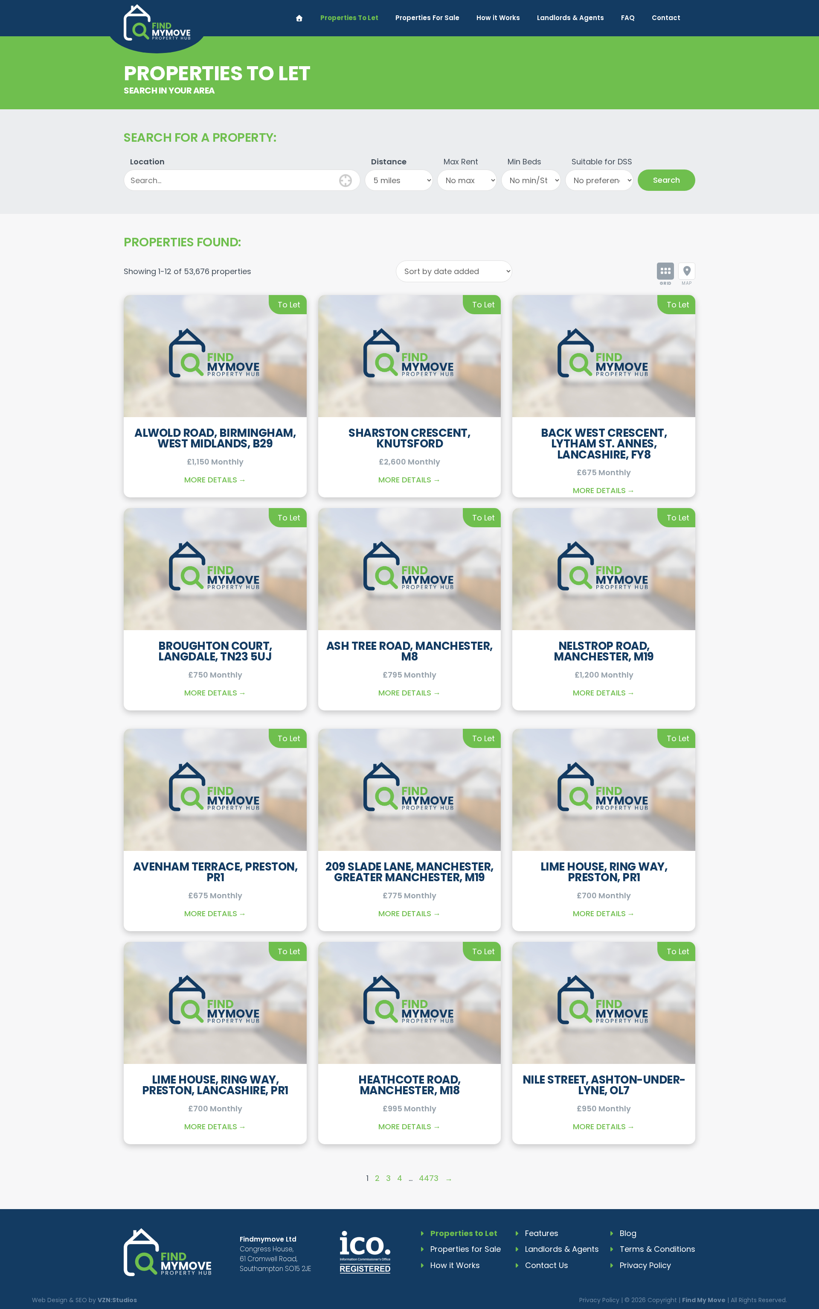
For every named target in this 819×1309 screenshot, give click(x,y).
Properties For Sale (427, 17)
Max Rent (461, 161)
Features (541, 1233)
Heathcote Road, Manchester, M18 (409, 1085)
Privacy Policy (645, 1265)
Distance (389, 161)
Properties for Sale (465, 1249)
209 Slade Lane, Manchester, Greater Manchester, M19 (409, 872)
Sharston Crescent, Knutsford (409, 438)
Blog (628, 1233)
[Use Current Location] (345, 179)
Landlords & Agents (570, 17)
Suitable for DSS (602, 161)
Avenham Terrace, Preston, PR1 (215, 872)
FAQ (628, 17)
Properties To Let (349, 17)
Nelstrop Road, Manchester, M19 (604, 651)
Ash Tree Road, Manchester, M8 (409, 651)
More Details (210, 479)
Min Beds (524, 161)
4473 (429, 1178)
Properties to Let (463, 1233)
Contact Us (546, 1265)
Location (147, 161)
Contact (666, 17)
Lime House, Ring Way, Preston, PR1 (604, 872)
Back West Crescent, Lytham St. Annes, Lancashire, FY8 (604, 443)
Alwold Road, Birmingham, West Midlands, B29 (215, 438)
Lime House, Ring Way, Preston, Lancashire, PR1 (215, 1085)
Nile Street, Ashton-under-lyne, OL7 (604, 1085)
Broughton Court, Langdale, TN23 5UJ (215, 651)
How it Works (498, 17)
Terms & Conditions (657, 1249)
